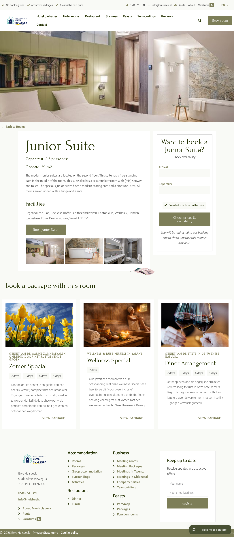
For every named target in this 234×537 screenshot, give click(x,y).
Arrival (163, 167)
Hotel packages (47, 16)
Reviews (167, 16)
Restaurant (92, 16)
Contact (42, 24)
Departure (166, 184)
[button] (200, 21)
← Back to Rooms (13, 126)
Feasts (127, 16)
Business (112, 16)
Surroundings (146, 16)
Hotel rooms (71, 16)
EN (223, 5)
